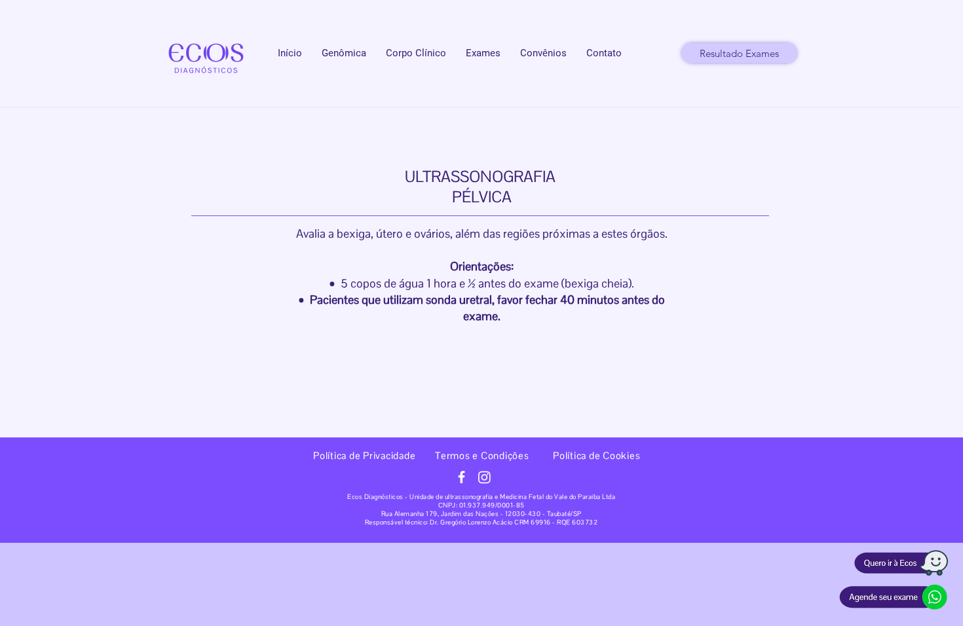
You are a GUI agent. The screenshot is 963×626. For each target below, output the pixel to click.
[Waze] (900, 563)
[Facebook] (461, 477)
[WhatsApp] (894, 597)
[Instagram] (484, 477)
